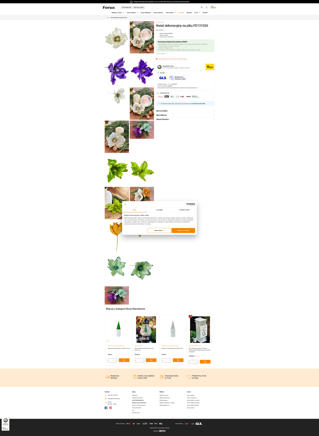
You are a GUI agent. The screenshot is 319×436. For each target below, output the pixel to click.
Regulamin (135, 395)
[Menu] (8, 418)
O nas (196, 12)
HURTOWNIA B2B (126, 7)
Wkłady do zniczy (117, 12)
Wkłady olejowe (163, 400)
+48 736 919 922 (113, 395)
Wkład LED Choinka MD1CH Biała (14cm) (172, 348)
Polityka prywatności (137, 397)
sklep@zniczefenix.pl (114, 398)
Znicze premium (197, 345)
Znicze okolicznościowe (193, 405)
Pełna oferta (169, 12)
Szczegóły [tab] (160, 210)
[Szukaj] (175, 7)
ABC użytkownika (136, 407)
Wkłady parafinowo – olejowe (167, 402)
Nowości (189, 12)
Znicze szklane (131, 12)
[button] (108, 341)
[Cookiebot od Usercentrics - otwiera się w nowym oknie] (188, 204)
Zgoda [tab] (134, 210)
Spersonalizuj (158, 230)
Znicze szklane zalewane (193, 402)
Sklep (108, 17)
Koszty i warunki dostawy (138, 405)
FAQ (133, 410)
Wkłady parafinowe (164, 397)
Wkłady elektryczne (120, 345)
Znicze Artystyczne (192, 397)
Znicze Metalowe (146, 12)
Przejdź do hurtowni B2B (198, 103)
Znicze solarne (190, 407)
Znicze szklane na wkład (193, 400)
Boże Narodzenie (160, 22)
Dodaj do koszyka (124, 360)
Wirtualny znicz (139, 7)
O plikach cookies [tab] (184, 210)
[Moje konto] (206, 7)
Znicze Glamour (158, 12)
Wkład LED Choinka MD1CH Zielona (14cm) (119, 348)
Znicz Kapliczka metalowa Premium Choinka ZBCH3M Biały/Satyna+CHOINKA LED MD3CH (200, 350)
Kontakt (205, 12)
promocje (191, 345)
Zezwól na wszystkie (183, 230)
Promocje (181, 12)
